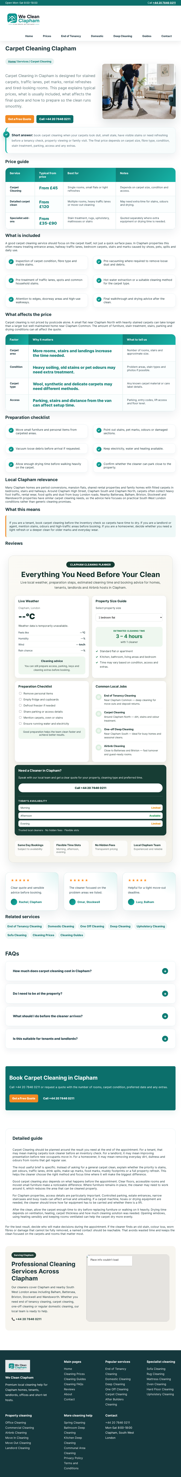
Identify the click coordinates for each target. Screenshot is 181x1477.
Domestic (97, 36)
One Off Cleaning (92, 926)
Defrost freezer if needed (39, 705)
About (68, 1394)
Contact (166, 36)
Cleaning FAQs (73, 1384)
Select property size (108, 608)
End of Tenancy (71, 36)
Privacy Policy (73, 1458)
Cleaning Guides (71, 935)
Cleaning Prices (43, 935)
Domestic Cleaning (61, 926)
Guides (146, 36)
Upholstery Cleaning (151, 926)
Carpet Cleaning (116, 1394)
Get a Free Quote (19, 119)
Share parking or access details (43, 711)
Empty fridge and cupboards (41, 699)
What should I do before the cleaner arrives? (48, 1016)
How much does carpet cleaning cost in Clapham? (52, 971)
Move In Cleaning (16, 1437)
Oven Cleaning (156, 1384)
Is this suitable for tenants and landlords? (45, 1038)
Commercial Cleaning (19, 1427)
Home (29, 36)
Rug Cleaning (155, 1374)
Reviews (69, 1389)
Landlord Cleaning (17, 1448)
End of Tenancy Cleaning (24, 926)
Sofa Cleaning (17, 935)
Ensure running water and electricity (46, 723)
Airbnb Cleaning (16, 1432)
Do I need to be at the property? (37, 993)
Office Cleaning (15, 1422)
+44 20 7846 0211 (164, 2)
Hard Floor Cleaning (160, 1389)
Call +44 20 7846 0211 (55, 119)
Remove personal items (38, 693)
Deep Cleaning (122, 36)
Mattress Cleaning (159, 1379)
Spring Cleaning (74, 1422)
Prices (47, 36)
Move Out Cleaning (18, 1443)
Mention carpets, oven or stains (43, 717)
